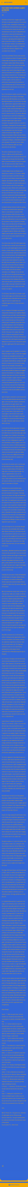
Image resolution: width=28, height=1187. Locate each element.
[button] (3, 15)
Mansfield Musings (8, 2)
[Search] (26, 2)
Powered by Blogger (15, 1185)
